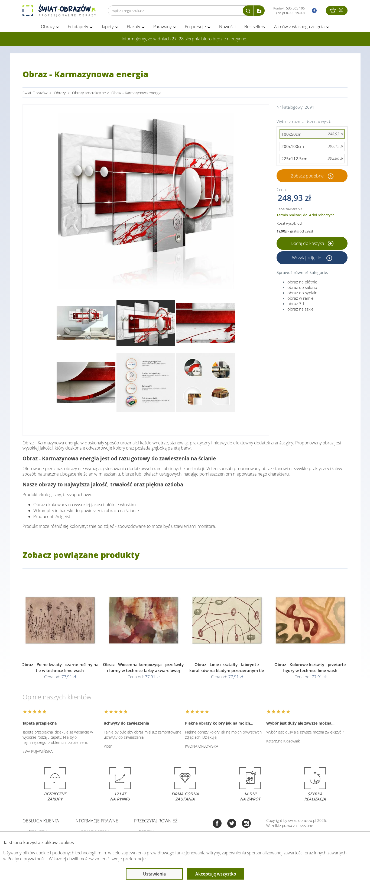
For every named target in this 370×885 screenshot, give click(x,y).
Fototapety (78, 27)
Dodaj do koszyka (308, 243)
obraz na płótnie (302, 282)
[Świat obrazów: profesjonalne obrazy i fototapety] (59, 10)
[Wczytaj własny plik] (259, 10)
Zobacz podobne (307, 176)
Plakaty (133, 27)
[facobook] (313, 10)
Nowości (227, 27)
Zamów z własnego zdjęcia (299, 27)
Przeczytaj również (155, 821)
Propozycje (195, 27)
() (340, 10)
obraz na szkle (300, 309)
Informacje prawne (96, 821)
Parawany (162, 27)
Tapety (107, 27)
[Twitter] (231, 824)
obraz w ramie (300, 298)
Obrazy (47, 27)
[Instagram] (246, 824)
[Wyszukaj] (248, 10)
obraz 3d (295, 303)
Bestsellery (254, 27)
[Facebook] (217, 824)
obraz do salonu (302, 287)
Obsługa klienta (40, 821)
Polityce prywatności (27, 859)
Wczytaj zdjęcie (307, 258)
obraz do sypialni (302, 292)
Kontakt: (289, 10)
